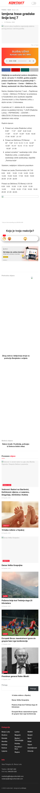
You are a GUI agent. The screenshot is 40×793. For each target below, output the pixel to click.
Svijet (30, 741)
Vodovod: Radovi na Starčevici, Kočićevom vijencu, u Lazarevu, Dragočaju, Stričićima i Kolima (15, 492)
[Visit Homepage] (17, 3)
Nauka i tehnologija (19, 739)
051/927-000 (11, 769)
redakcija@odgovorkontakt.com (12, 779)
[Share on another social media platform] (34, 70)
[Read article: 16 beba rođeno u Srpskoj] (20, 514)
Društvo (6, 525)
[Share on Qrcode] (15, 70)
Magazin (18, 735)
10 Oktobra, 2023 (9, 22)
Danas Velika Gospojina (12, 565)
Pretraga (4, 685)
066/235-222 (12, 771)
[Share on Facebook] (6, 70)
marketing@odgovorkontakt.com (13, 776)
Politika (17, 743)
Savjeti (30, 735)
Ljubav (17, 732)
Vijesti (9, 10)
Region (17, 752)
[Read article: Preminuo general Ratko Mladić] (20, 660)
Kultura (4, 748)
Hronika (4, 741)
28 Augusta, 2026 (6, 498)
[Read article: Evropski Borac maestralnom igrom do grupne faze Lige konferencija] (20, 623)
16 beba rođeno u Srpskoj (13, 530)
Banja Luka (15, 10)
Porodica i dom (18, 748)
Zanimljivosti (32, 748)
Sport (5, 634)
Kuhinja (4, 744)
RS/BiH (5, 596)
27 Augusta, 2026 (6, 644)
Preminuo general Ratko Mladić (15, 676)
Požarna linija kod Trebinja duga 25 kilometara (17, 601)
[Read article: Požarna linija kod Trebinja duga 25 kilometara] (20, 585)
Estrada (4, 738)
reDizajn (23, 788)
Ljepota (4, 751)
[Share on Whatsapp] (25, 70)
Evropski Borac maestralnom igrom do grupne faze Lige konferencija (19, 639)
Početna (4, 10)
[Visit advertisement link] (20, 253)
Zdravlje (30, 751)
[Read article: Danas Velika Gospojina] (20, 549)
